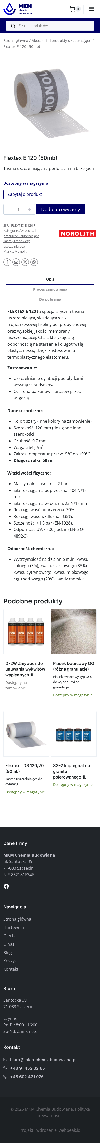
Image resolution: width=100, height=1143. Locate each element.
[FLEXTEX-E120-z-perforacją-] (50, 99)
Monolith (22, 251)
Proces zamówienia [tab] (50, 289)
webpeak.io (70, 1130)
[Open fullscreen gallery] (91, 141)
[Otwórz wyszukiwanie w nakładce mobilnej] (50, 26)
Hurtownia (13, 927)
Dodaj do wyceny (60, 209)
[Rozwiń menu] (91, 8)
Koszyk (10, 961)
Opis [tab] (50, 279)
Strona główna (15, 40)
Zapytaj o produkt (25, 194)
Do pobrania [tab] (50, 299)
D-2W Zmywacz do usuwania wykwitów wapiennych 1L (25, 669)
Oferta (9, 936)
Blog (7, 952)
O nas (8, 944)
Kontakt (10, 969)
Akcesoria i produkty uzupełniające (61, 40)
